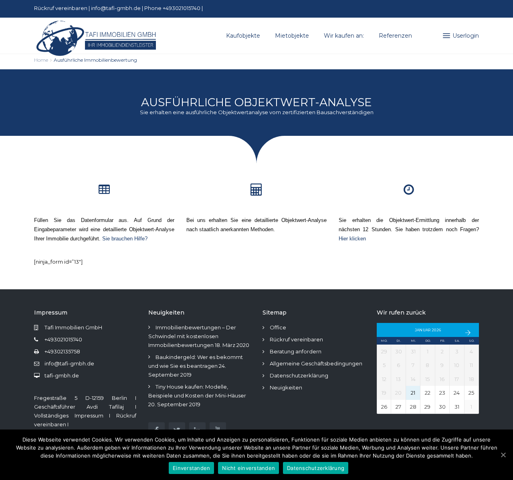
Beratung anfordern (295, 351)
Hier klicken (352, 239)
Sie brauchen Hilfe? (124, 239)
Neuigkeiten (286, 387)
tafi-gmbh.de (61, 375)
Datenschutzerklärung (299, 375)
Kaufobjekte (243, 35)
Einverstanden (191, 468)
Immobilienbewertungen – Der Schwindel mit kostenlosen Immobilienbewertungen (192, 336)
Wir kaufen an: (344, 35)
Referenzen (395, 35)
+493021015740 (63, 339)
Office (278, 327)
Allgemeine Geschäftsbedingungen (316, 363)
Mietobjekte (292, 35)
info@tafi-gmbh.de (116, 8)
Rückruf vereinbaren (61, 8)
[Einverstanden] (503, 455)
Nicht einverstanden (248, 468)
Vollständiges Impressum (68, 415)
